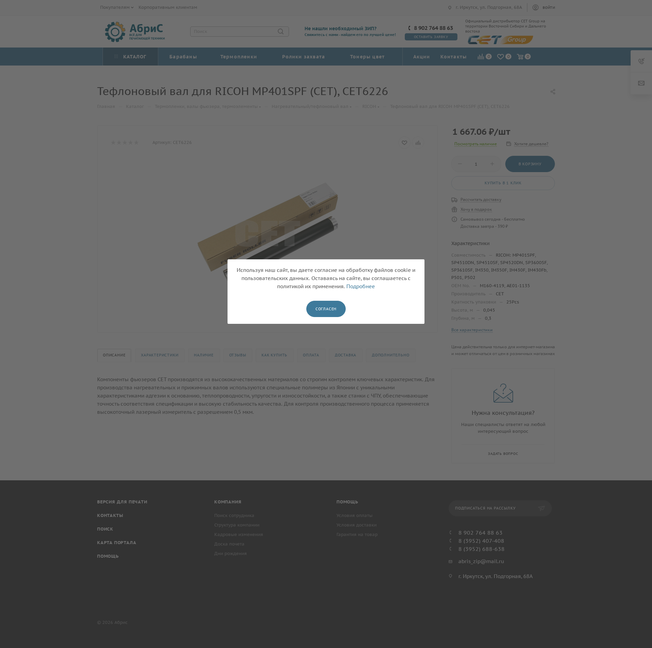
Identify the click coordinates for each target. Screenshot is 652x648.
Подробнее (360, 286)
